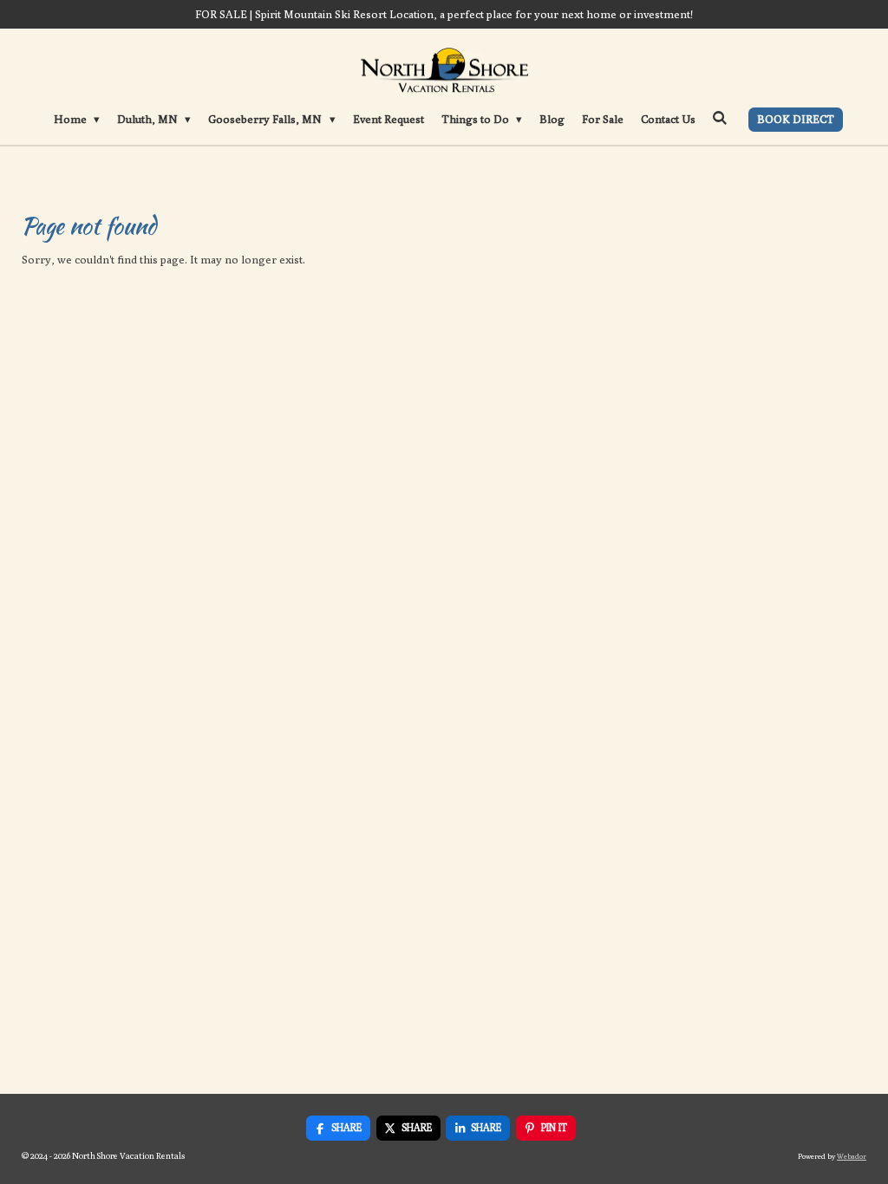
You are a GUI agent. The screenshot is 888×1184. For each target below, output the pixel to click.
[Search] (720, 117)
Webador (851, 1156)
